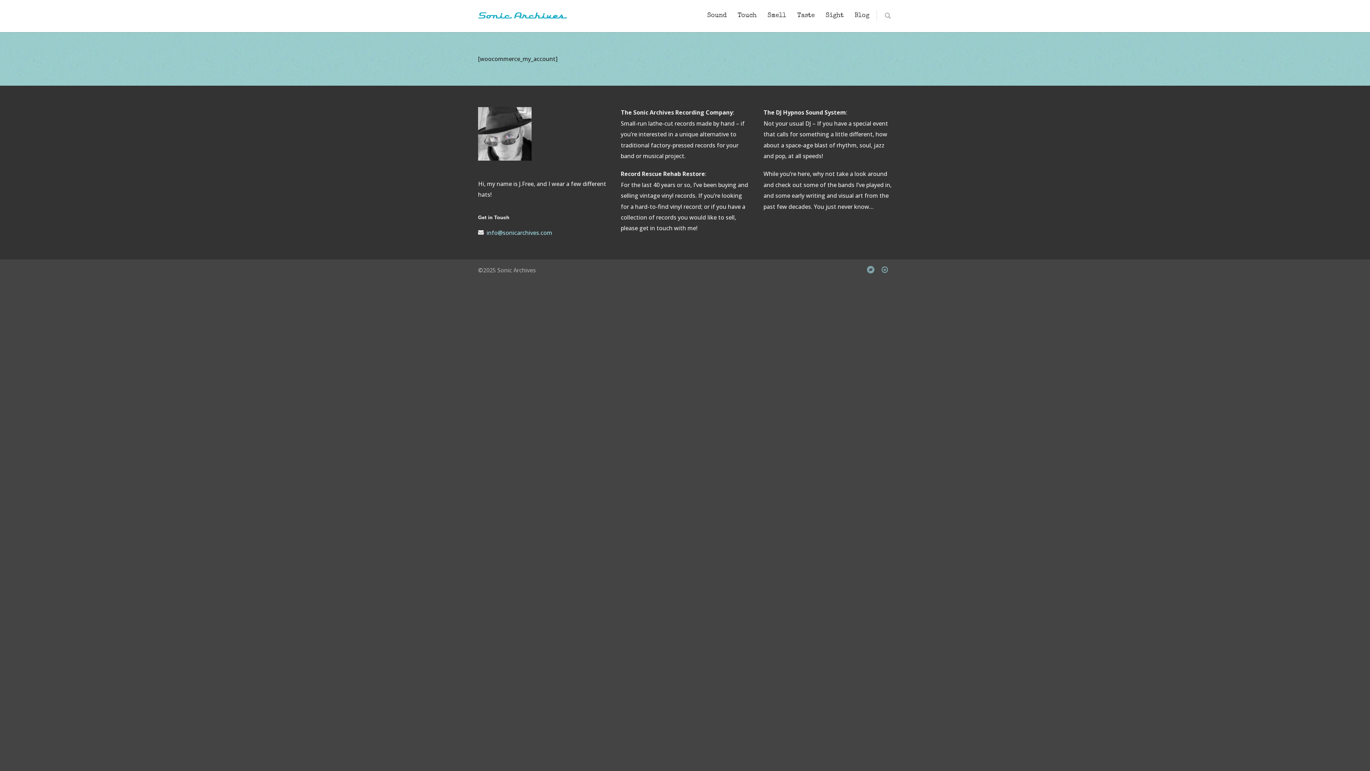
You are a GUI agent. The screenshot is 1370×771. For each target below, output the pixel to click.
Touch (747, 15)
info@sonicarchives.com (519, 233)
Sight (835, 15)
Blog (861, 15)
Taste (806, 15)
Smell (776, 15)
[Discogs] (885, 269)
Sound (717, 15)
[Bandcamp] (870, 269)
